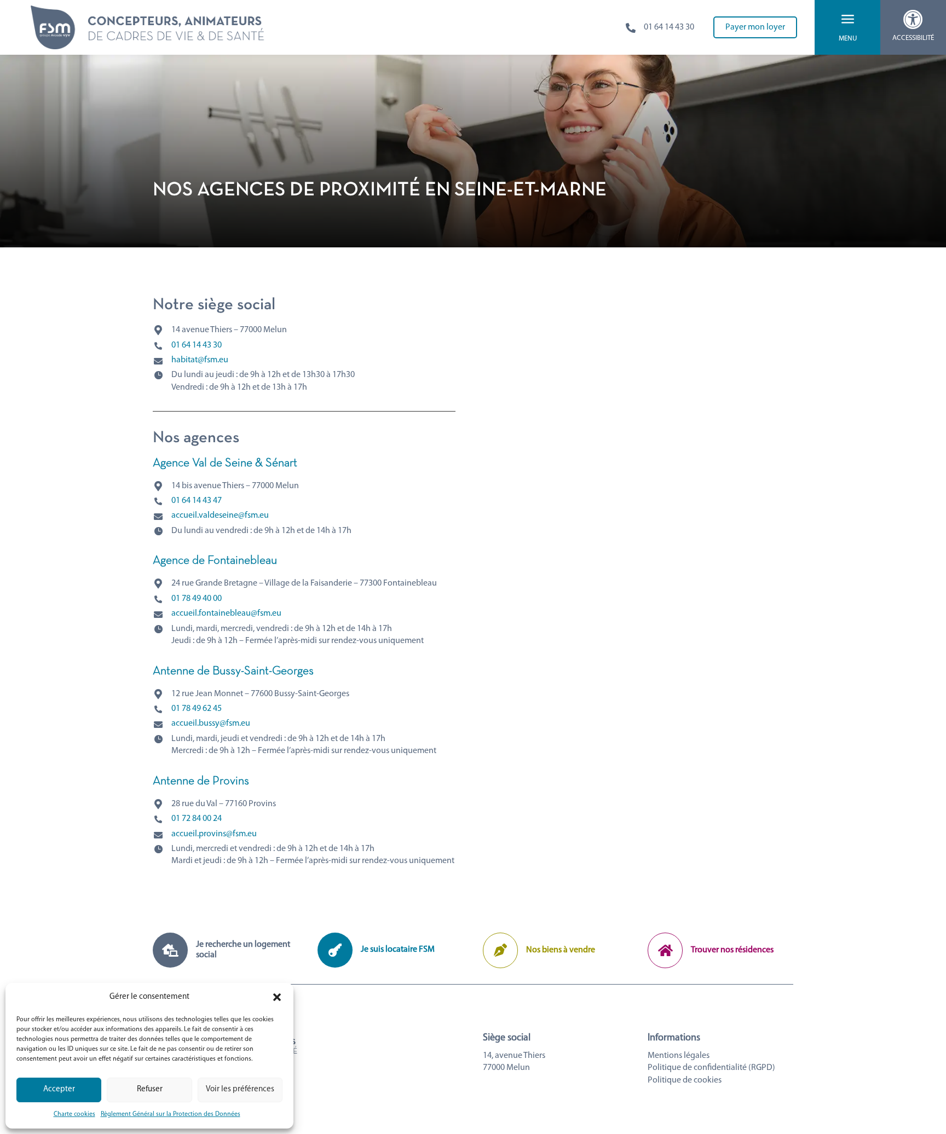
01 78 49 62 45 (196, 708)
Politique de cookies (685, 1080)
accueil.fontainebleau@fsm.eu (226, 613)
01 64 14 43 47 (196, 500)
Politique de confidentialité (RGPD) (711, 1067)
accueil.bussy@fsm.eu (210, 723)
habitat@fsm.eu (199, 360)
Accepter (59, 1089)
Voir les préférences (240, 1089)
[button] (277, 997)
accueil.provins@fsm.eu (214, 834)
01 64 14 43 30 (196, 345)
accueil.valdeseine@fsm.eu (220, 515)
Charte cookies (74, 1114)
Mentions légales (679, 1055)
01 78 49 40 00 (196, 598)
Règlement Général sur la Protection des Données (170, 1114)
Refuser (150, 1089)
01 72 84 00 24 (196, 818)
